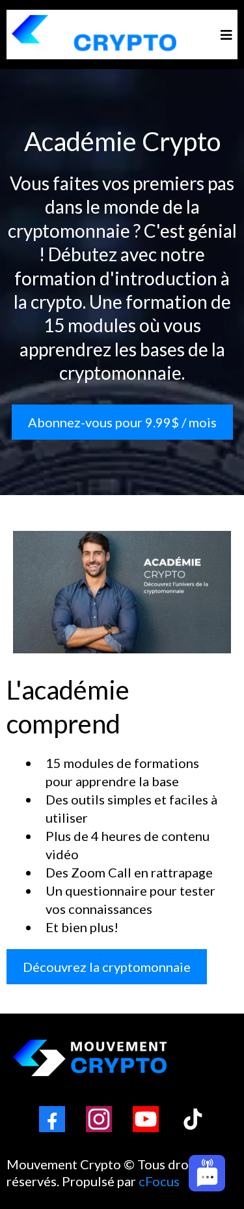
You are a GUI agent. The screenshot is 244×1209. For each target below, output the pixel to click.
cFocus (159, 1181)
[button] (224, 35)
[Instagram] (98, 1119)
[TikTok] (192, 1119)
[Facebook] (52, 1119)
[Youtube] (145, 1119)
